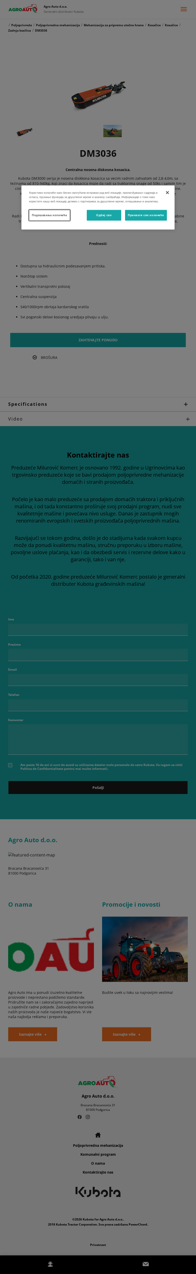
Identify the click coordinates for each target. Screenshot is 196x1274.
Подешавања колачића (49, 215)
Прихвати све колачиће (146, 215)
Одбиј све (104, 215)
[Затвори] (167, 192)
